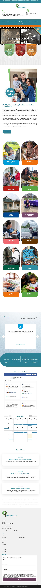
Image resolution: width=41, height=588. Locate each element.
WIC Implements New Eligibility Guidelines (20, 473)
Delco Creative (25, 586)
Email (4, 559)
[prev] (5, 416)
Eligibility (20, 21)
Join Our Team (20, 23)
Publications (36, 21)
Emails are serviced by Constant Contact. (11, 577)
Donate (20, 26)
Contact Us (25, 21)
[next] (7, 416)
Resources (30, 21)
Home (4, 21)
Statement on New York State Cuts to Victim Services (20, 459)
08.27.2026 (20, 457)
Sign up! (19, 579)
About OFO (8, 21)
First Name (5, 564)
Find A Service (14, 21)
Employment (21, 344)
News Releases (22, 537)
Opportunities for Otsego (16, 377)
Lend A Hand (21, 535)
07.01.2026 (20, 471)
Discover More (7, 131)
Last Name (5, 569)
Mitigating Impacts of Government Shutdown (20, 488)
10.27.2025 (20, 486)
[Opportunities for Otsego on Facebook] (7, 376)
